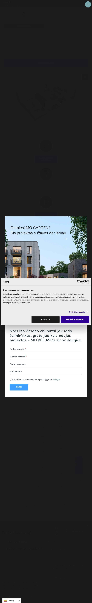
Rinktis (44, 319)
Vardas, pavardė (17, 349)
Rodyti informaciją (77, 312)
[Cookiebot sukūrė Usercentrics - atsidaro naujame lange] (78, 281)
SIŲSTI (19, 387)
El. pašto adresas (17, 357)
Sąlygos (56, 379)
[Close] (88, 4)
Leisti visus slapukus (75, 319)
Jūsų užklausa (16, 372)
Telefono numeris (17, 364)
